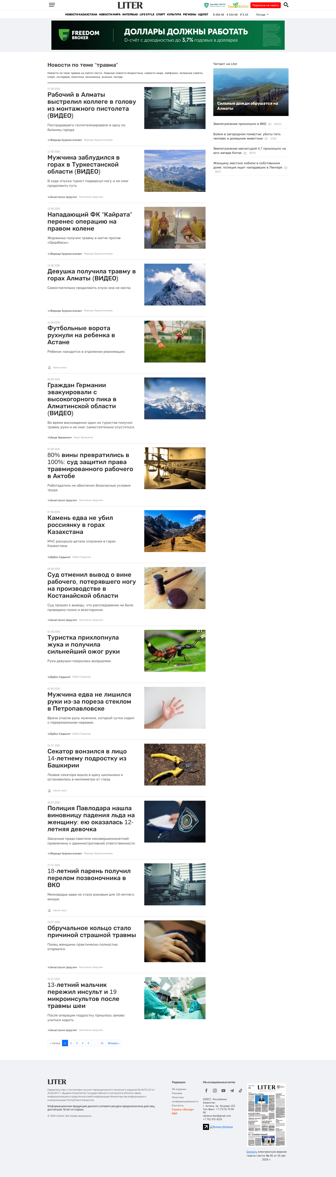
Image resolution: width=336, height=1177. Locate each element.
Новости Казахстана (81, 14)
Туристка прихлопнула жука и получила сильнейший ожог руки (83, 644)
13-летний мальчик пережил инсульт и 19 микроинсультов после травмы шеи (83, 995)
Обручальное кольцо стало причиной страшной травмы (91, 931)
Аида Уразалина (83, 437)
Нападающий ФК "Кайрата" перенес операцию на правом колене (89, 221)
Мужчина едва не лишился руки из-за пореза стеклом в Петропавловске (89, 701)
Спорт (160, 14)
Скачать (251, 1151)
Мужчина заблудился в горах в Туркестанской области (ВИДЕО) (83, 164)
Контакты (178, 1105)
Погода (221, 98)
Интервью (130, 14)
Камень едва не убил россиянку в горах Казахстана (80, 524)
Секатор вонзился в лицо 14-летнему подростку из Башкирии (87, 758)
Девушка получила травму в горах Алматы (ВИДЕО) (91, 275)
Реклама (177, 1093)
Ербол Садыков (81, 557)
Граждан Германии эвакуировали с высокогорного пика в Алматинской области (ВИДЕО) (81, 399)
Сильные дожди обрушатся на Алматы (247, 106)
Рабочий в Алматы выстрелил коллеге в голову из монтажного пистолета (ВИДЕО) (91, 105)
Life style (147, 14)
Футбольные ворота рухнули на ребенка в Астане (81, 335)
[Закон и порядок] (216, 5)
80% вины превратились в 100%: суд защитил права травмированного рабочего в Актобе (90, 465)
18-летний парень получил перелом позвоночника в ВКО (89, 877)
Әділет (203, 14)
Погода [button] (261, 14)
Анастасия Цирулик (91, 197)
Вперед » (114, 1043)
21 (102, 1043)
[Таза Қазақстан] (239, 5)
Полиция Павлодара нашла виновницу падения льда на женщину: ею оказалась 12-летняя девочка (91, 819)
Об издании (179, 1089)
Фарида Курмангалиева (98, 140)
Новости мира (109, 14)
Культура (174, 14)
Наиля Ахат (60, 367)
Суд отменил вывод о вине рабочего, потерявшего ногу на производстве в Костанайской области (91, 585)
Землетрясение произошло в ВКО (239, 124)
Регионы (189, 14)
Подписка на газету (265, 5)
